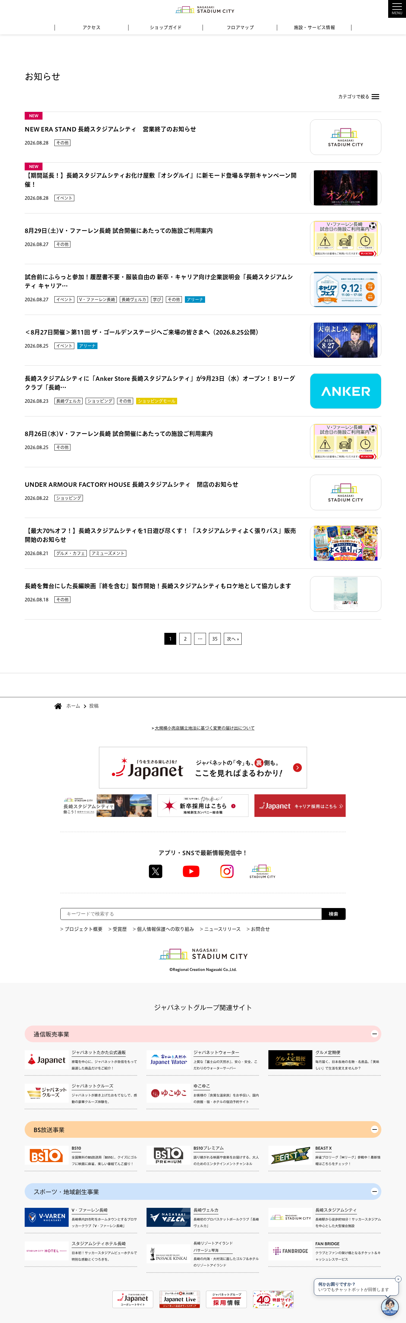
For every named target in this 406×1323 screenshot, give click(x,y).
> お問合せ (258, 929)
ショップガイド (166, 27)
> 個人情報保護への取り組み (163, 929)
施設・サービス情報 (314, 27)
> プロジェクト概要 (81, 929)
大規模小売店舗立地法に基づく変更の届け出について (205, 728)
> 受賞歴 (117, 929)
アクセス (92, 27)
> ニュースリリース (220, 929)
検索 (333, 914)
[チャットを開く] (390, 1307)
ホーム (73, 706)
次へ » (233, 639)
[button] (382, 9)
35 (215, 639)
